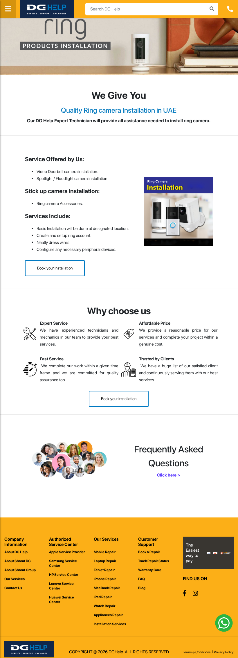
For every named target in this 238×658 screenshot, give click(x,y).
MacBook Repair (107, 588)
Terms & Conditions (197, 652)
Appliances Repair (108, 615)
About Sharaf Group (20, 570)
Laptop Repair (105, 561)
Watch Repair (104, 606)
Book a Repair (149, 552)
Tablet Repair (104, 570)
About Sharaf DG (17, 561)
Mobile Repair (105, 552)
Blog (141, 588)
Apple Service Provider (67, 552)
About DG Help (16, 552)
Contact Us (13, 588)
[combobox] (151, 9)
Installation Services (110, 624)
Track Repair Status (153, 561)
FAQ (141, 579)
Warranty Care (149, 570)
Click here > (168, 475)
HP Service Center (63, 575)
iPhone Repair (105, 579)
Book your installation (55, 268)
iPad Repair (103, 597)
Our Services (14, 579)
